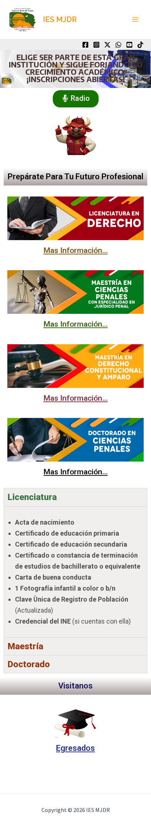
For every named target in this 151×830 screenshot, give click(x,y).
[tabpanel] (75, 571)
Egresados (75, 748)
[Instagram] (96, 44)
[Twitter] (107, 44)
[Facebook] (85, 44)
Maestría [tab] (25, 646)
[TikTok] (140, 44)
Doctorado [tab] (29, 664)
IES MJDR (60, 19)
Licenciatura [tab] (32, 497)
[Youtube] (129, 44)
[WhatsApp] (118, 44)
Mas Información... (76, 250)
